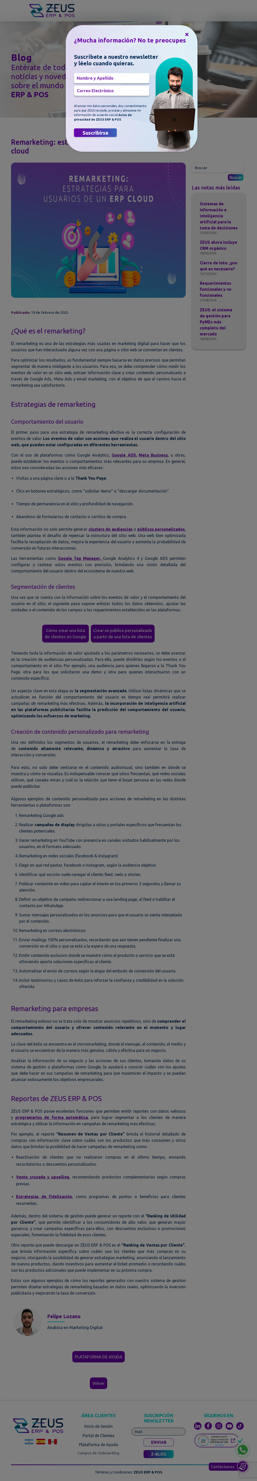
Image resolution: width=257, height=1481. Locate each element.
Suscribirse (95, 133)
